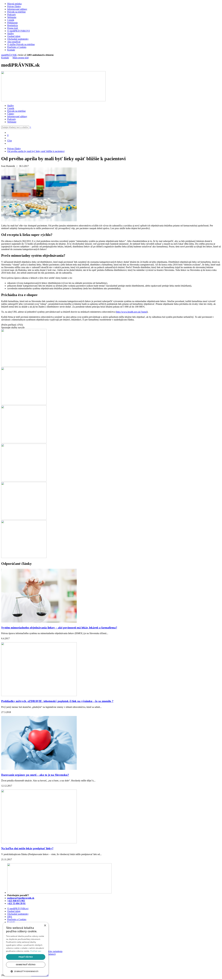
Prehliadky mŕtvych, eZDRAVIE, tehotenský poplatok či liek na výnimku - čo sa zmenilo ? (57, 701)
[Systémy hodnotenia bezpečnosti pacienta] (24, 404)
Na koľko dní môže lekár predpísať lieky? (27, 848)
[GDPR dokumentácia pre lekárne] (24, 480)
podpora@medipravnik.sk (20, 898)
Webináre (11, 17)
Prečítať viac (35, 951)
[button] (25, 971)
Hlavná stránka (14, 3)
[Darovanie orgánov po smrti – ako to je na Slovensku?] (39, 769)
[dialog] (25, 949)
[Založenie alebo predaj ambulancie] (24, 519)
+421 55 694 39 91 (16, 903)
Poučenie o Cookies (16, 47)
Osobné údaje (13, 36)
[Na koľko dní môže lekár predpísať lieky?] (39, 842)
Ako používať (14, 41)
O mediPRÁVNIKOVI (18, 31)
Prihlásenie (12, 22)
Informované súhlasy (17, 9)
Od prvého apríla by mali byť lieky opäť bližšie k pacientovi (35, 151)
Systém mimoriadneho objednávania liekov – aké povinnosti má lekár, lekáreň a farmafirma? (59, 627)
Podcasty (11, 14)
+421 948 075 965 (16, 900)
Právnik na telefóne (16, 12)
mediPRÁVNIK (9, 55)
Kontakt (11, 50)
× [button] (45, 925)
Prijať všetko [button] (26, 957)
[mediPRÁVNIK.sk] (53, 100)
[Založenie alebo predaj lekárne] (24, 557)
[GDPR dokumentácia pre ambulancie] (24, 442)
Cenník (10, 20)
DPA (9, 916)
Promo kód (12, 28)
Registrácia (12, 25)
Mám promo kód (21, 57)
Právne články (14, 6)
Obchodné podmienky (18, 39)
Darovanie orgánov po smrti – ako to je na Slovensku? (35, 774)
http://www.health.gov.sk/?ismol (131, 312)
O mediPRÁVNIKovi (17, 908)
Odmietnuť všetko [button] (25, 964)
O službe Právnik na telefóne (21, 44)
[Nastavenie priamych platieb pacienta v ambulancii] (24, 365)
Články (10, 113)
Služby (10, 33)
